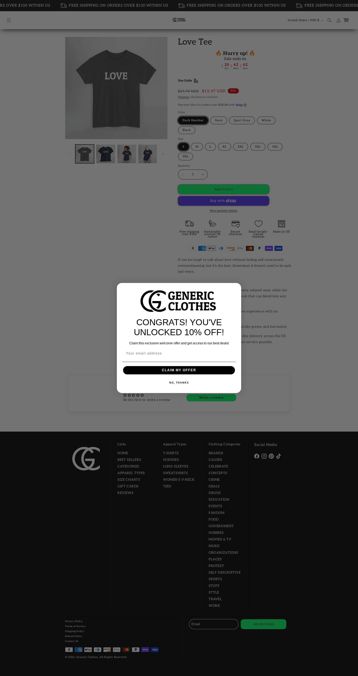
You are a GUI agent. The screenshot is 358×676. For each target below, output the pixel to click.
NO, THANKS (179, 382)
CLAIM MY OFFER (179, 370)
